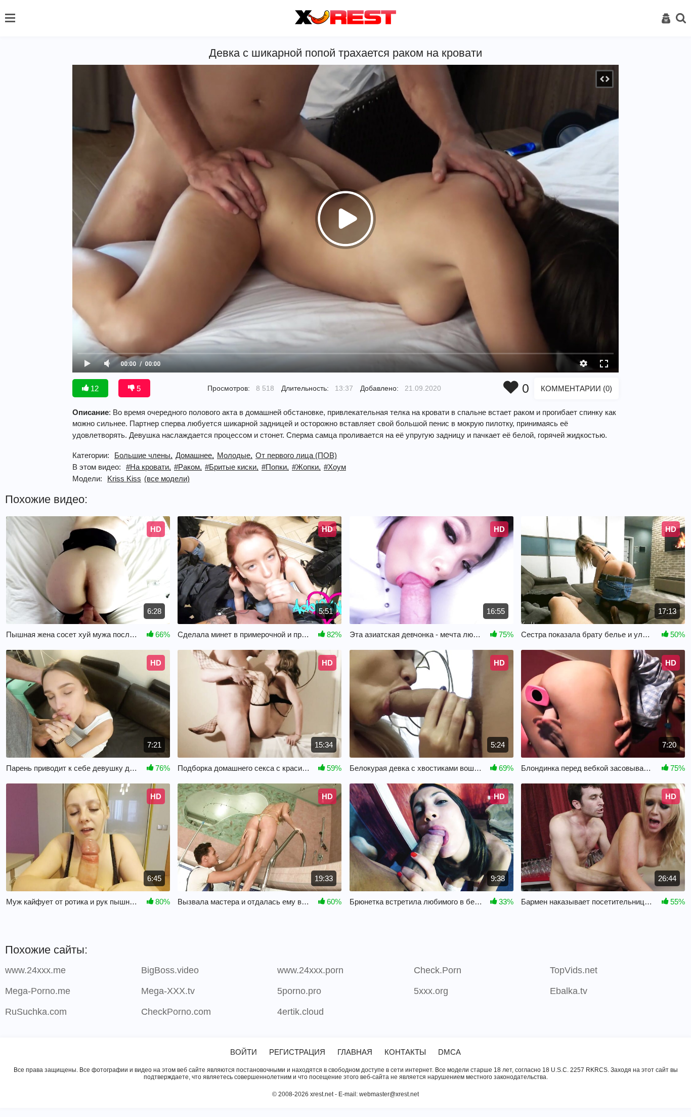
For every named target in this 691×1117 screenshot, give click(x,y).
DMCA (449, 1052)
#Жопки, (306, 467)
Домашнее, (195, 455)
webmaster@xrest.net (389, 1094)
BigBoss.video (170, 970)
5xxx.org (431, 991)
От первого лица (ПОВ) (296, 455)
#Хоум (335, 467)
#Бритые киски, (231, 467)
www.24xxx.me (35, 970)
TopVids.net (573, 970)
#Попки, (275, 467)
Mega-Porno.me (37, 991)
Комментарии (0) (576, 388)
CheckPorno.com (176, 1012)
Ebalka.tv (568, 991)
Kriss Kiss (124, 478)
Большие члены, (143, 455)
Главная (354, 1052)
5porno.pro (299, 991)
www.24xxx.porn (310, 970)
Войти (243, 1052)
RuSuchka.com (36, 1012)
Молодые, (234, 455)
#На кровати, (148, 467)
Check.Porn (437, 970)
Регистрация (297, 1052)
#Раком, (188, 467)
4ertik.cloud (300, 1012)
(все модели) (167, 478)
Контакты (405, 1052)
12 (94, 388)
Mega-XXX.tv (168, 991)
